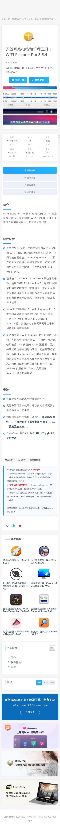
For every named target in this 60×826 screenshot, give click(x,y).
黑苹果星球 (17, 19)
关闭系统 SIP (16, 426)
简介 (13, 657)
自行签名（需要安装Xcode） (33, 422)
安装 (13, 667)
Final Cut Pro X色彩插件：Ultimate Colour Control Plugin (16, 586)
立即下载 (19, 80)
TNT (48, 153)
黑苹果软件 (35, 460)
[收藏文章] (7, 526)
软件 (26, 19)
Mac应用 (9, 460)
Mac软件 (21, 460)
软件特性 (16, 662)
